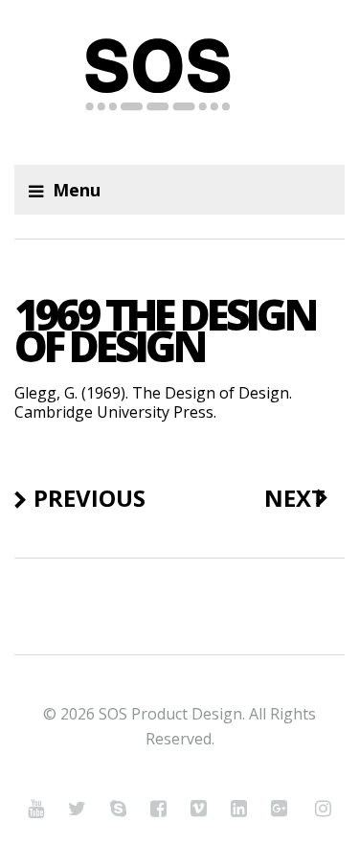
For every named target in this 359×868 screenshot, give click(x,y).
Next (294, 498)
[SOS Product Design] (179, 82)
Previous (90, 498)
